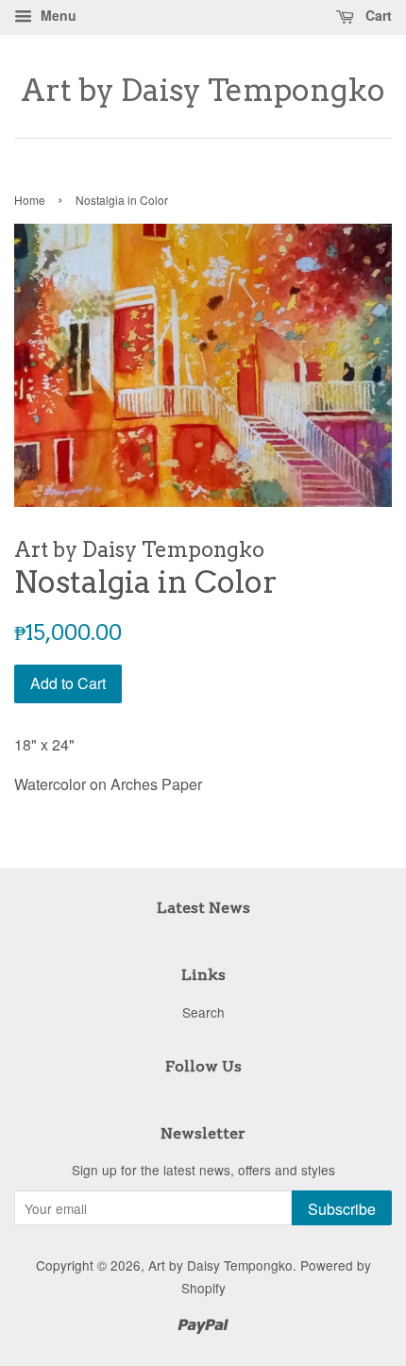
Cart (377, 15)
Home (29, 200)
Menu (56, 15)
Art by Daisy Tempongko (203, 91)
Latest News (203, 908)
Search (203, 1012)
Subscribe (342, 1209)
